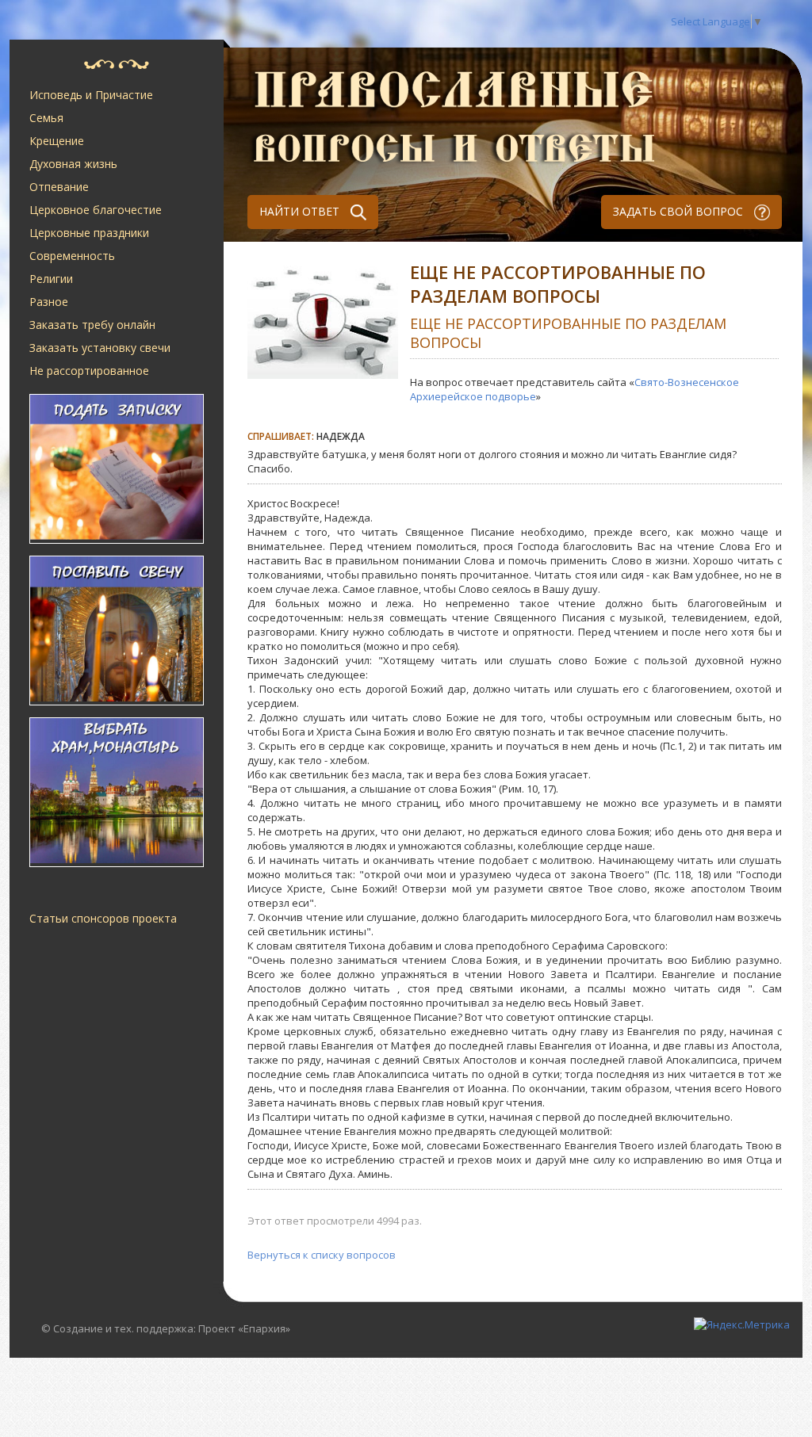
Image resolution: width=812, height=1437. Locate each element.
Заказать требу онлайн (92, 324)
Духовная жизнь (73, 163)
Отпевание (59, 186)
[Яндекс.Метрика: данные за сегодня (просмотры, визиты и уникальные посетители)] (742, 1324)
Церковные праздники (89, 232)
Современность (72, 255)
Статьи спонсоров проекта (103, 918)
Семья (46, 117)
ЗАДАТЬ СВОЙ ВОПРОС (679, 211)
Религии (51, 278)
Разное (48, 301)
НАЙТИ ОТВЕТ (301, 211)
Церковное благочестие (95, 209)
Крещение (56, 140)
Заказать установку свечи (99, 347)
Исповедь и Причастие (91, 94)
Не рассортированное (89, 370)
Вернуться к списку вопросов (321, 1255)
